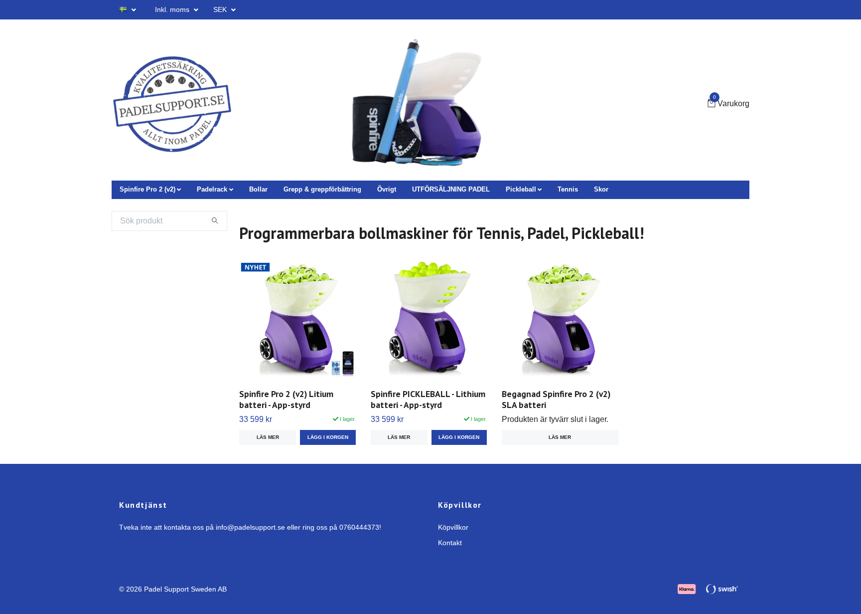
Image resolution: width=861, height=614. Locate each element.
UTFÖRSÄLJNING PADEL (451, 189)
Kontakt (450, 543)
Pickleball (521, 189)
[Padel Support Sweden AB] (172, 104)
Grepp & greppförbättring (322, 189)
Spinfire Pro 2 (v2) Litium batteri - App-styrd (286, 399)
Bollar (258, 189)
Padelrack (212, 189)
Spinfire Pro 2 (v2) (147, 189)
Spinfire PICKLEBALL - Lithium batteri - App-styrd (428, 399)
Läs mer (268, 437)
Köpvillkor (453, 527)
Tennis (568, 189)
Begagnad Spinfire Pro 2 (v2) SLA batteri (556, 399)
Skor (601, 189)
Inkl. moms (173, 9)
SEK (221, 9)
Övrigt (386, 189)
